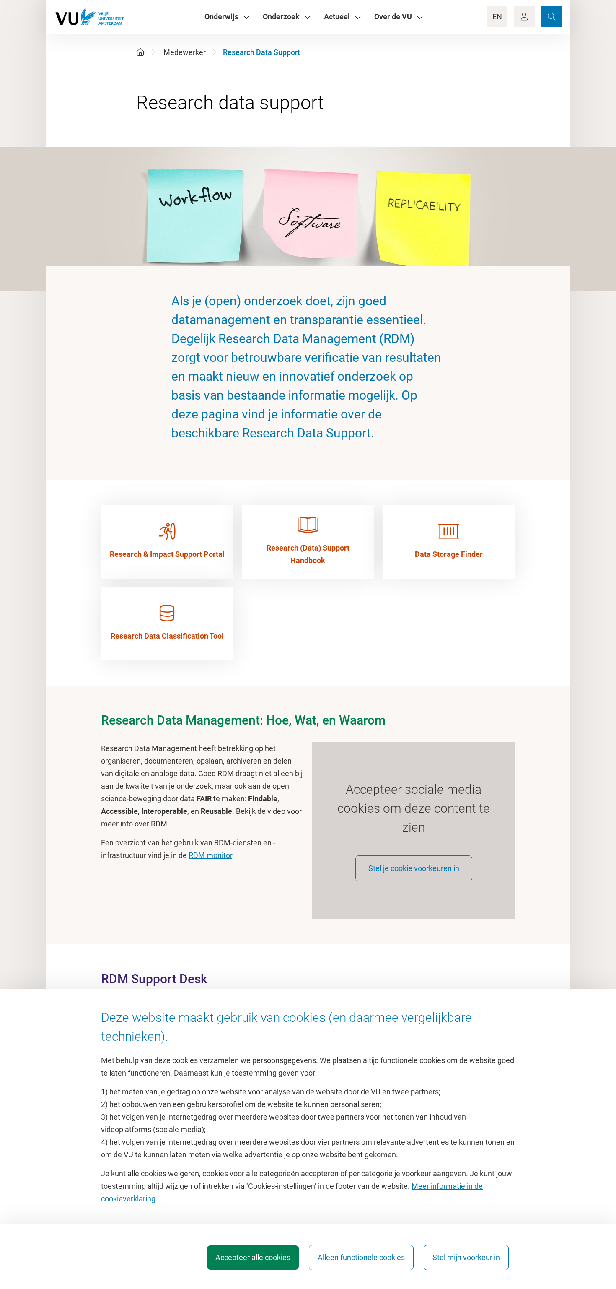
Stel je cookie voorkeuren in (413, 868)
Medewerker (184, 52)
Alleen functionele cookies (361, 1257)
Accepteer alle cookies (252, 1257)
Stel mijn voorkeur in (466, 1257)
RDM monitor (210, 855)
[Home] (140, 52)
